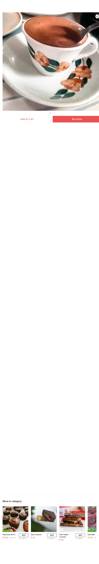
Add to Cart (27, 119)
